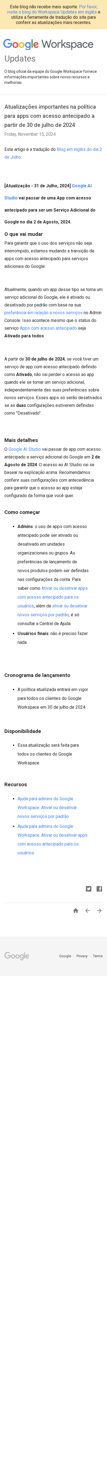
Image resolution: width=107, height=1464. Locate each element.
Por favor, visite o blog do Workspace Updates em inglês (52, 9)
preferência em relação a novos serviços (43, 312)
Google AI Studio (25, 449)
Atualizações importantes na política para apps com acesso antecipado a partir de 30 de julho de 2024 (50, 115)
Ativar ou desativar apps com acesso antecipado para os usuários (53, 597)
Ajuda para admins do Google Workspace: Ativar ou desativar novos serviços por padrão (47, 807)
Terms (98, 956)
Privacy (82, 956)
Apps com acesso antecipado (48, 328)
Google (65, 956)
